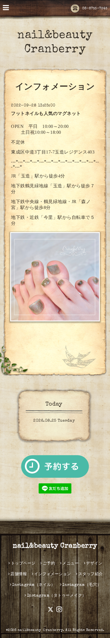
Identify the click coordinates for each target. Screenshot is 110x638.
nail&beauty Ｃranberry (40, 630)
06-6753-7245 (94, 8)
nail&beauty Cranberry (55, 546)
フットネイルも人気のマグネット (46, 114)
